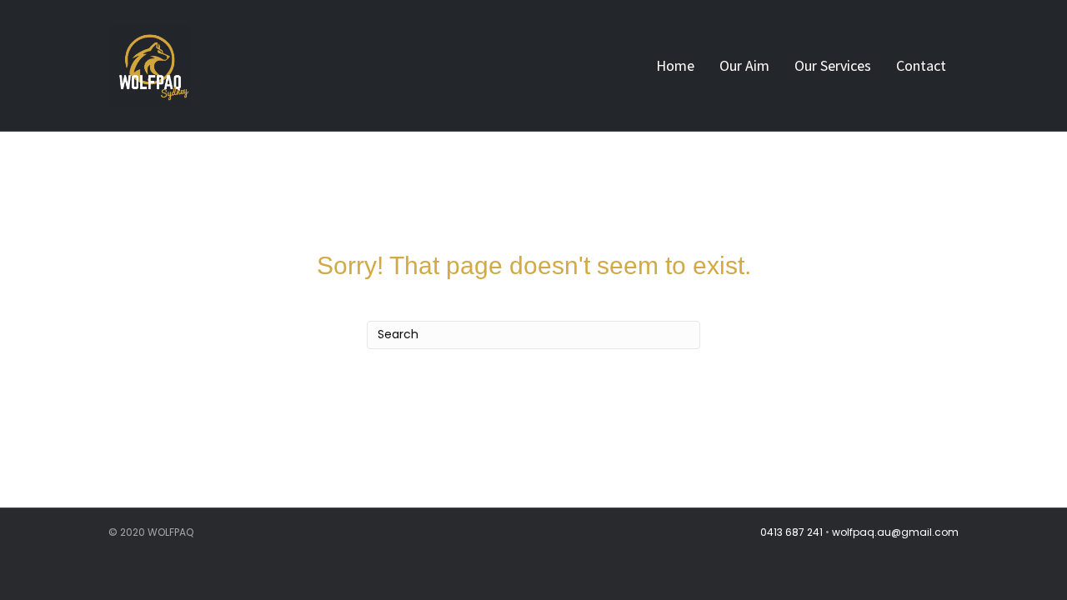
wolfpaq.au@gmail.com (895, 532)
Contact (921, 65)
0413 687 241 (791, 532)
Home (675, 65)
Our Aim (744, 65)
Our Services (832, 65)
